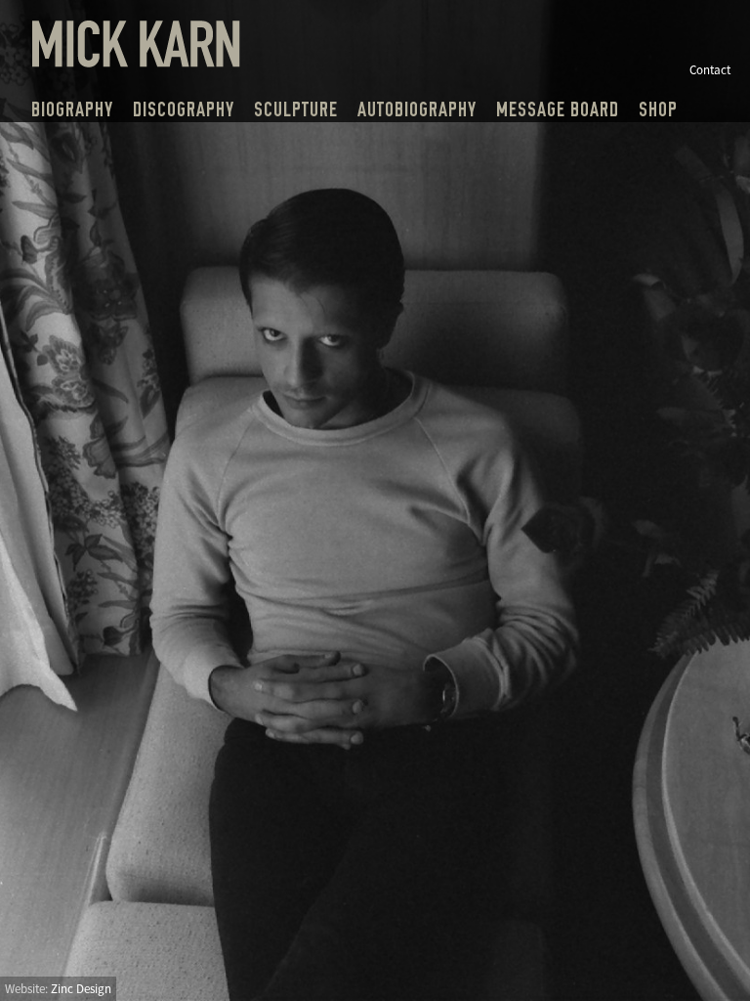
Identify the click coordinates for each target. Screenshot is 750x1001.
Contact (709, 70)
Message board (557, 109)
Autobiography (417, 109)
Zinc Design (81, 988)
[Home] (136, 61)
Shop (658, 109)
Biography (72, 109)
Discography (183, 109)
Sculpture (296, 109)
